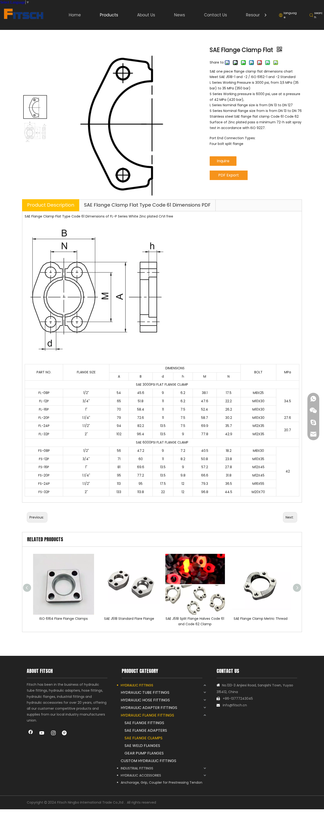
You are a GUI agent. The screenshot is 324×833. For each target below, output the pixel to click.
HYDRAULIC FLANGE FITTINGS (147, 715)
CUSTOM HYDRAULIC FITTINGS (148, 761)
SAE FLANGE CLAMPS (143, 738)
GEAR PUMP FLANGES (144, 753)
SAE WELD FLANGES (142, 745)
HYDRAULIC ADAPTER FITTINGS (149, 707)
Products (109, 15)
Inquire (223, 161)
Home (75, 15)
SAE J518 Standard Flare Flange (129, 618)
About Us (146, 15)
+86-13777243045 (238, 698)
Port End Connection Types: (232, 138)
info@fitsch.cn (235, 705)
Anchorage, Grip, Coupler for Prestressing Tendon (161, 782)
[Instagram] (53, 733)
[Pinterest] (65, 733)
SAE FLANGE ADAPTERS (146, 730)
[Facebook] (30, 733)
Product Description (50, 205)
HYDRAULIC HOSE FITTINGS (145, 700)
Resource (255, 15)
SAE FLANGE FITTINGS (144, 723)
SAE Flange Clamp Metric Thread (260, 618)
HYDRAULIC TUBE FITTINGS (145, 692)
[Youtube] (42, 733)
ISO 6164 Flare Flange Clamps (63, 618)
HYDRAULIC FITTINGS (137, 685)
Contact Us (215, 15)
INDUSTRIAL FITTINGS (137, 768)
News (179, 15)
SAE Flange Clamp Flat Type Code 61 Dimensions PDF (147, 205)
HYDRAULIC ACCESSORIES (141, 775)
